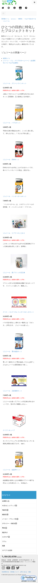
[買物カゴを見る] (34, 2)
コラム (4, 541)
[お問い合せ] (26, 8)
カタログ (5, 537)
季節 (3, 528)
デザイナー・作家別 (8, 523)
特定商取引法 (5, 572)
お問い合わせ (23, 572)
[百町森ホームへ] (3, 8)
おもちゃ (13, 19)
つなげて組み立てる (30, 19)
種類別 (20, 19)
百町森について (14, 572)
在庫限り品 (5, 501)
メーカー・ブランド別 (9, 519)
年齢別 (4, 510)
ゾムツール (6, 21)
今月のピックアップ (8, 505)
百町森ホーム (5, 19)
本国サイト (6, 58)
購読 (29, 572)
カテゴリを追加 (7, 550)
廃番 (3, 546)
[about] (20, 8)
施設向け (5, 532)
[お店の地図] (9, 8)
